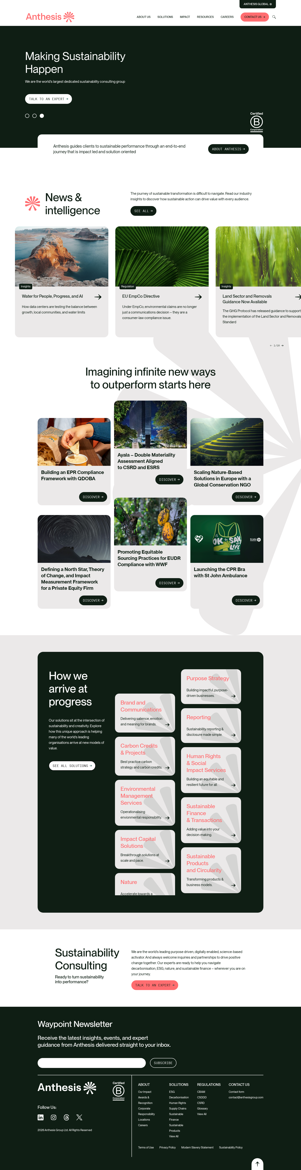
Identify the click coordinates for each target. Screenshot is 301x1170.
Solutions (165, 17)
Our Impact (144, 1091)
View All (173, 1136)
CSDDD (202, 1097)
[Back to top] (257, 1164)
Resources (205, 17)
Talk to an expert (46, 99)
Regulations (209, 1085)
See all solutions (70, 766)
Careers (227, 17)
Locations (144, 1119)
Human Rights (177, 1103)
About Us (143, 17)
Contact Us (252, 17)
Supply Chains (177, 1108)
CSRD (200, 1103)
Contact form (236, 1091)
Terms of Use (146, 1147)
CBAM (201, 1091)
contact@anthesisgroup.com (246, 1097)
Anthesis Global (256, 4)
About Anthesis (226, 149)
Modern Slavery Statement (197, 1147)
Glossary (202, 1108)
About (144, 1085)
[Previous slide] (282, 345)
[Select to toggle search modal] (274, 17)
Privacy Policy (167, 1147)
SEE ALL (141, 211)
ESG (172, 1091)
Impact (185, 17)
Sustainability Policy (231, 1147)
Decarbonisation (179, 1097)
